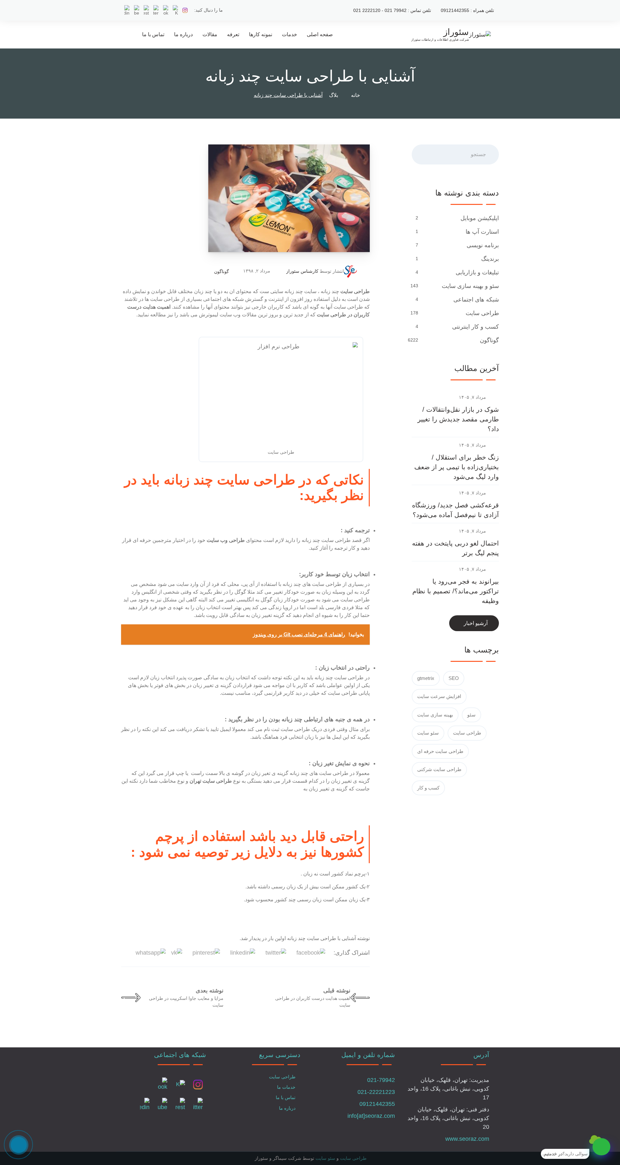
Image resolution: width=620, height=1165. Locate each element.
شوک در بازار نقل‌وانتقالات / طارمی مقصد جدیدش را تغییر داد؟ (458, 419)
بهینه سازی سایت (435, 714)
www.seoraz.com (467, 1139)
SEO (454, 678)
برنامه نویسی (483, 245)
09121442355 (377, 1104)
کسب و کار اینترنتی (475, 326)
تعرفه (233, 34)
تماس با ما (153, 34)
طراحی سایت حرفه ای (440, 751)
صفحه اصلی (320, 34)
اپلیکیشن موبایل (479, 218)
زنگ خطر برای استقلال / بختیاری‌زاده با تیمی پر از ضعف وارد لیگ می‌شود (456, 467)
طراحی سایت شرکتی (439, 769)
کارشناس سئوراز (302, 271)
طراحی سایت (482, 313)
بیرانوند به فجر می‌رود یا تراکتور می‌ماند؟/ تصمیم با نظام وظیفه (455, 591)
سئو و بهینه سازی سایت (470, 286)
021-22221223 (376, 1092)
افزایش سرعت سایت (439, 696)
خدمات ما (286, 1087)
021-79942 (381, 1080)
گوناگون (221, 271)
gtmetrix (425, 678)
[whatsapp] (601, 1146)
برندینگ (490, 259)
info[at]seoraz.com (371, 1116)
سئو (471, 714)
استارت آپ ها (482, 231)
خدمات (289, 34)
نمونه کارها (260, 34)
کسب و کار (428, 787)
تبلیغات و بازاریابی (477, 272)
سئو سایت (428, 733)
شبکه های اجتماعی (476, 299)
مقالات (209, 34)
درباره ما (183, 34)
